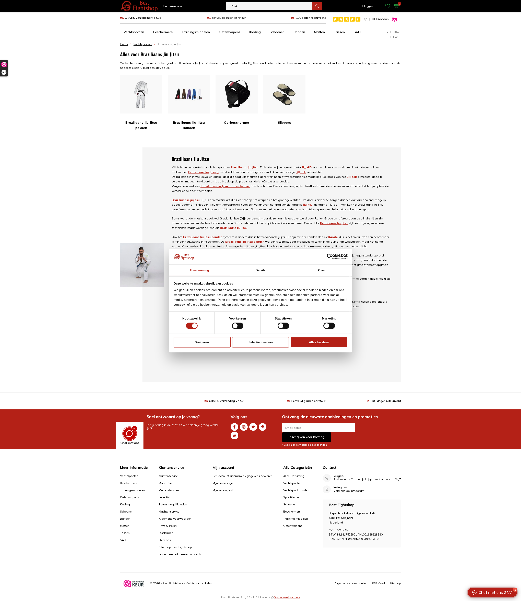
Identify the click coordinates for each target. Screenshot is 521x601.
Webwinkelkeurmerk (287, 597)
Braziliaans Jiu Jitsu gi (203, 172)
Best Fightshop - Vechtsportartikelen (187, 583)
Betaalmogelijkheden (173, 504)
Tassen (339, 32)
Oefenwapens (229, 32)
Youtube (234, 435)
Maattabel (165, 483)
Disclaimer (166, 533)
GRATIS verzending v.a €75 (143, 18)
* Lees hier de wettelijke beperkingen (304, 444)
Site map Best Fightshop (175, 547)
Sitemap (395, 583)
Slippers (284, 122)
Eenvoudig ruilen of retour (229, 18)
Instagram (244, 427)
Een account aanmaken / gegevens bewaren (243, 476)
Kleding (255, 32)
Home (124, 44)
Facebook (234, 427)
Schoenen (277, 32)
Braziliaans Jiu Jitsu (244, 167)
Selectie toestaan (260, 342)
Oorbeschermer (236, 122)
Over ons (165, 540)
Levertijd (164, 497)
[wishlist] (387, 6)
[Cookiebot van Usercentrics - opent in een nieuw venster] (330, 256)
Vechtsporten (134, 32)
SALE (358, 32)
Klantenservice (172, 6)
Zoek (317, 6)
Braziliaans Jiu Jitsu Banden (189, 125)
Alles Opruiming (293, 476)
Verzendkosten (169, 490)
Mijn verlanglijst (223, 490)
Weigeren (202, 342)
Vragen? (339, 476)
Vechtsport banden (296, 490)
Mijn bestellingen (223, 483)
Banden (299, 32)
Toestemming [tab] (199, 270)
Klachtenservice (169, 511)
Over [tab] (321, 270)
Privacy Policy (168, 526)
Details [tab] (261, 270)
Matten (319, 32)
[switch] (237, 326)
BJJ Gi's (307, 167)
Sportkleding (292, 497)
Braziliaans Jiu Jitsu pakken (141, 125)
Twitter (253, 427)
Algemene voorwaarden (175, 518)
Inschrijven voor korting (306, 437)
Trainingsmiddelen (196, 32)
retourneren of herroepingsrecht (180, 554)
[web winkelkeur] (133, 583)
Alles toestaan (319, 342)
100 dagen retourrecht (311, 18)
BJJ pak (352, 177)
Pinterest (262, 427)
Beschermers (163, 32)
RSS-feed (378, 583)
